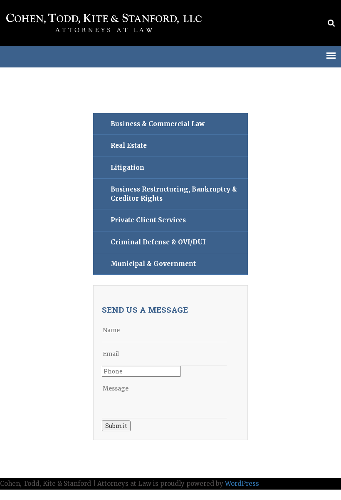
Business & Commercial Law (158, 124)
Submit (116, 426)
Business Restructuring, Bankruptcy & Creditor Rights (174, 193)
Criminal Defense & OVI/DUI (158, 242)
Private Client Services (148, 220)
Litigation (127, 168)
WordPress (242, 484)
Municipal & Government (153, 264)
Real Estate (129, 145)
